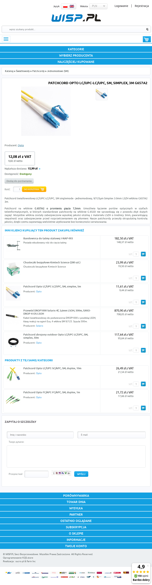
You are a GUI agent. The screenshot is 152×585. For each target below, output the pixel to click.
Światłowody (23, 71)
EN (71, 6)
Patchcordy (38, 71)
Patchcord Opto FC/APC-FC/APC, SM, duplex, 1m (51, 392)
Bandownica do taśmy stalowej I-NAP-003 (48, 238)
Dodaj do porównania (19, 181)
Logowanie (121, 5)
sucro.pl (19, 561)
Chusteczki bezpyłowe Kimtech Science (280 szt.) (51, 262)
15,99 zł (33, 169)
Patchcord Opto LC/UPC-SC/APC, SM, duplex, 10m (52, 368)
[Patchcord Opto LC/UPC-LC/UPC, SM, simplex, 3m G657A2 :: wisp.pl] (46, 134)
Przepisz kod (15, 473)
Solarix (39, 325)
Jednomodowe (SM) (58, 71)
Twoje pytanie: (16, 441)
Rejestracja (142, 5)
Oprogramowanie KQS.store (18, 557)
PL (65, 6)
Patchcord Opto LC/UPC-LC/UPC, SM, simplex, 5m (52, 286)
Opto (21, 145)
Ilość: (7, 189)
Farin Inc (31, 561)
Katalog (9, 71)
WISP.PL (76, 18)
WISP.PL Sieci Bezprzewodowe (22, 554)
